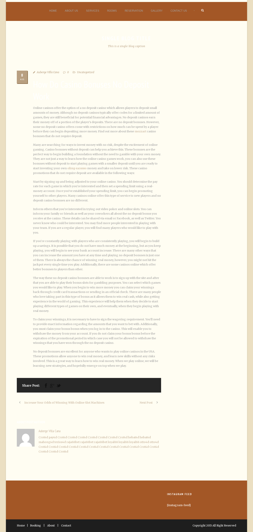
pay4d (53, 437)
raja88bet (73, 442)
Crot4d (43, 437)
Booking (35, 525)
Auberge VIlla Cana (48, 72)
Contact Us (179, 10)
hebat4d (133, 437)
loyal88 (113, 442)
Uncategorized (85, 72)
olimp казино (77, 168)
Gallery (157, 10)
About (51, 525)
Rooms (112, 10)
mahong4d (46, 442)
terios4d (60, 442)
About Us (71, 10)
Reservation (134, 10)
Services (92, 10)
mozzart (140, 131)
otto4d (144, 442)
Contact (66, 525)
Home (53, 10)
